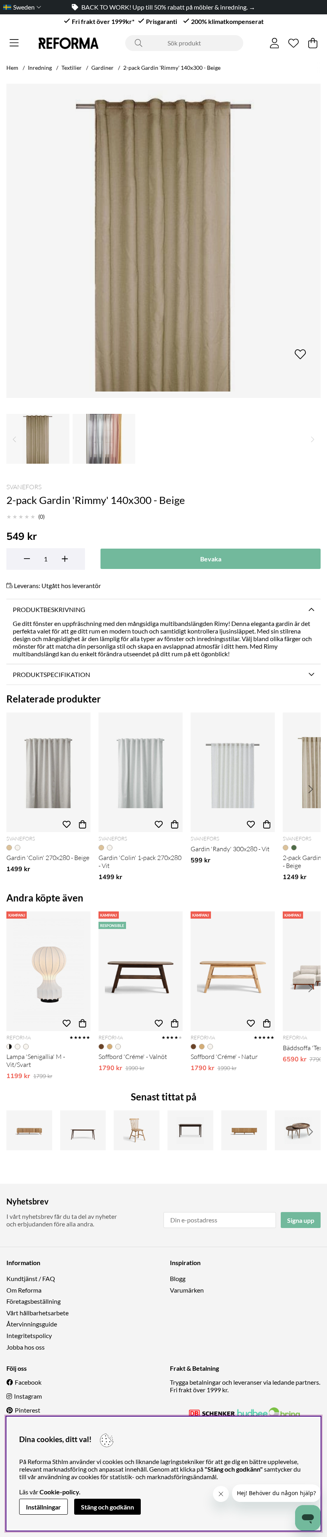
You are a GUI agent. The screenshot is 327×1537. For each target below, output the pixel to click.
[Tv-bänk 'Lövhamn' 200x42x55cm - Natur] (29, 1130)
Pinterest (27, 1410)
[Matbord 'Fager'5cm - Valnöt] (190, 1130)
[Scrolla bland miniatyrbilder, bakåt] (14, 438)
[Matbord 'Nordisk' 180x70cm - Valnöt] (83, 1130)
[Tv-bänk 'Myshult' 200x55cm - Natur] (244, 1130)
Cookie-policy (59, 1492)
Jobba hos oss (25, 1347)
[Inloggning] (274, 43)
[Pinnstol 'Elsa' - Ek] (137, 1130)
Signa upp (300, 1220)
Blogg (177, 1278)
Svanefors (23, 487)
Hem (12, 67)
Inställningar (43, 1507)
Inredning (40, 67)
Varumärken (187, 1290)
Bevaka (210, 559)
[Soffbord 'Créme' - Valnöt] (140, 971)
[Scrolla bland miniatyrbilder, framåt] (313, 438)
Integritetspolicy (29, 1335)
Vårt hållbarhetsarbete (37, 1313)
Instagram (28, 1396)
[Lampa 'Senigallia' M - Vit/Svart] (48, 971)
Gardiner (102, 67)
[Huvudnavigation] (14, 43)
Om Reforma (23, 1290)
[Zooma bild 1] (163, 241)
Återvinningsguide (31, 1324)
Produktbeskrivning (49, 609)
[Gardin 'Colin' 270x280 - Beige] (48, 772)
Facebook (28, 1382)
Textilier (71, 67)
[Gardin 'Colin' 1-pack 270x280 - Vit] (140, 772)
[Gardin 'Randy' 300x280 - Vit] (233, 772)
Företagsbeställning (33, 1301)
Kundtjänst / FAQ (30, 1278)
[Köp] (83, 824)
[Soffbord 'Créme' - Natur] (233, 971)
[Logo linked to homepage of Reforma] (68, 43)
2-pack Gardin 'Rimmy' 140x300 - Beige (172, 67)
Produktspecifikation (51, 674)
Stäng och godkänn (107, 1507)
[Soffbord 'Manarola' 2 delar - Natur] (298, 1130)
